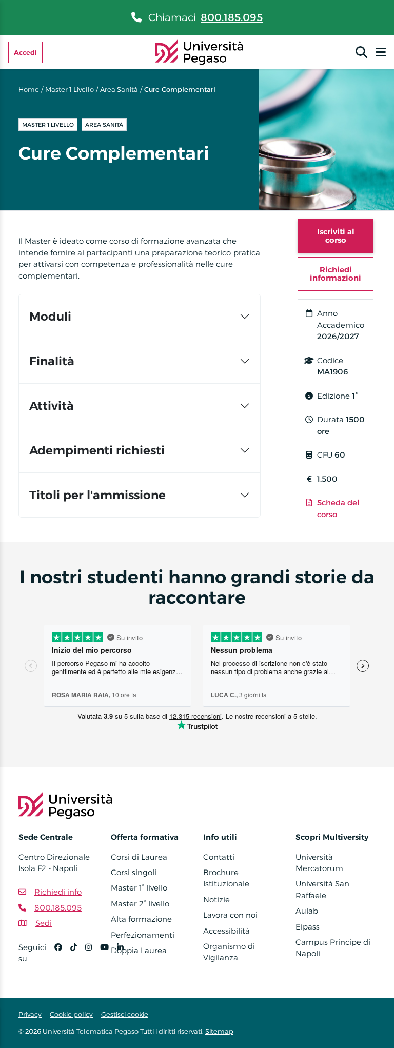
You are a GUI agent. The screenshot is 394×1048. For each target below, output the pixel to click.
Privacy (30, 1014)
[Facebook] (62, 957)
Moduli (50, 316)
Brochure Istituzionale (226, 877)
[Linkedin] (124, 957)
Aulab (307, 911)
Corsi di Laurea (139, 857)
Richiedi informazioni (335, 274)
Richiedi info (58, 892)
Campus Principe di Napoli (333, 947)
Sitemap (219, 1031)
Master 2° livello (140, 903)
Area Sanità (119, 89)
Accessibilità (226, 931)
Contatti (218, 857)
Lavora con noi (230, 915)
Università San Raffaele (322, 889)
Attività (51, 406)
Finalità (51, 361)
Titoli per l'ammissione (97, 495)
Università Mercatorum (319, 862)
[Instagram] (92, 957)
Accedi (25, 52)
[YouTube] (108, 957)
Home (28, 89)
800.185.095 (232, 17)
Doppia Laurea (139, 950)
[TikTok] (77, 957)
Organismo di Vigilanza (229, 951)
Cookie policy (71, 1014)
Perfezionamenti (142, 935)
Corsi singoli (133, 872)
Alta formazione (141, 919)
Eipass (308, 927)
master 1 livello (69, 89)
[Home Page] (199, 51)
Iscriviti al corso (335, 236)
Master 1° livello (139, 888)
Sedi (43, 923)
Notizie (216, 899)
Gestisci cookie (124, 1014)
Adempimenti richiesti (97, 450)
